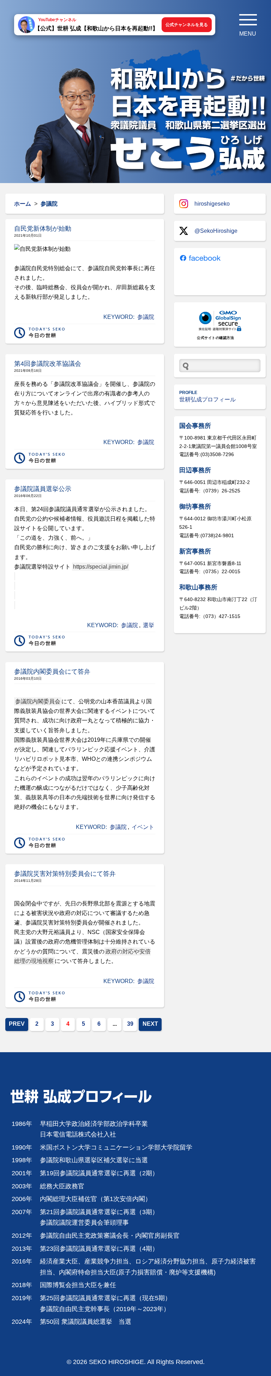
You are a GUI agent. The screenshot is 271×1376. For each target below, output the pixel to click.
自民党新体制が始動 (42, 228)
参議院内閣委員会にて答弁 (52, 671)
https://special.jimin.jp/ (100, 567)
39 (130, 1024)
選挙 (148, 625)
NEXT (150, 1024)
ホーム (22, 204)
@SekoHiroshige (215, 231)
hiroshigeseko (212, 204)
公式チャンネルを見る (186, 24)
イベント (143, 827)
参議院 (145, 317)
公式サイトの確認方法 (215, 338)
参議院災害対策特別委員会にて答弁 (65, 873)
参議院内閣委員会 (37, 701)
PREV (17, 1024)
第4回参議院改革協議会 (47, 363)
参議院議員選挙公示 (42, 488)
